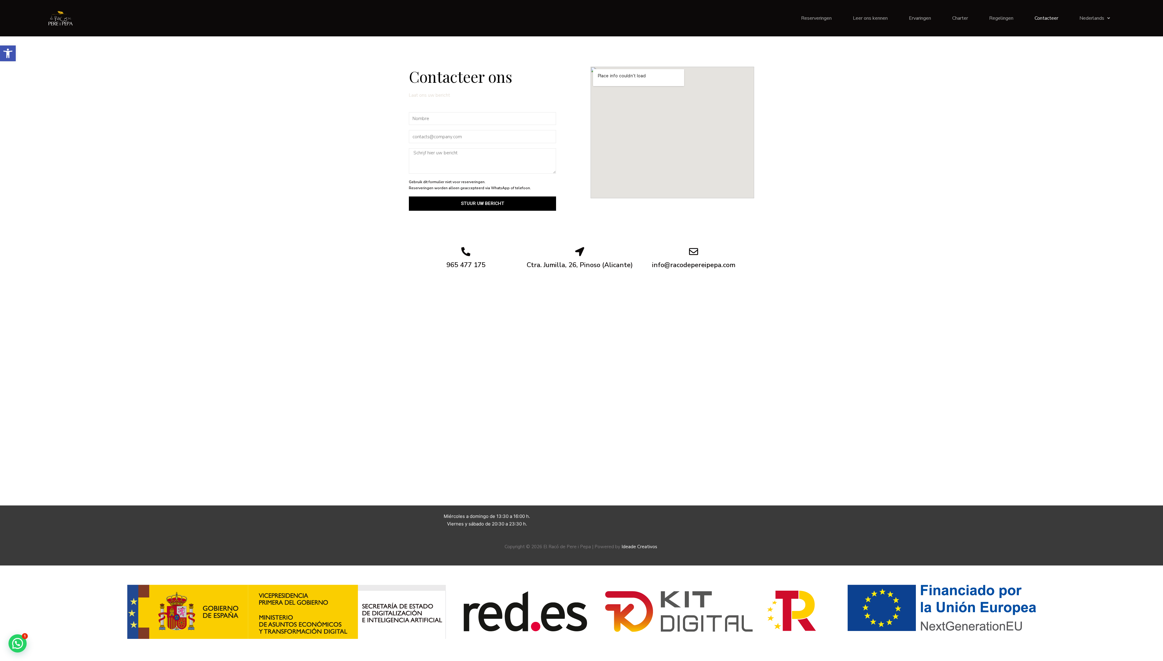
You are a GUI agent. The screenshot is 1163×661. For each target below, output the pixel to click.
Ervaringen (920, 18)
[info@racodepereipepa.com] (693, 251)
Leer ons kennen (870, 18)
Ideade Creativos (639, 547)
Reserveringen (816, 18)
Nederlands (1091, 18)
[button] (8, 53)
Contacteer (1046, 18)
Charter (960, 18)
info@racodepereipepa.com (693, 265)
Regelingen (1001, 18)
